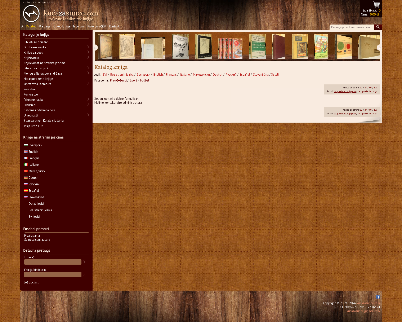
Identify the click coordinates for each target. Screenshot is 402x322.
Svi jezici (34, 217)
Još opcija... (31, 282)
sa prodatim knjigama (345, 91)
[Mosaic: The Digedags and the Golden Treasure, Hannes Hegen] (321, 46)
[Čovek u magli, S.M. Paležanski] (127, 46)
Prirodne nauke (34, 100)
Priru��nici (118, 80)
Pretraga (44, 26)
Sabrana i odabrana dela (39, 110)
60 (370, 87)
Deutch (218, 74)
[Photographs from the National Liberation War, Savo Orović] (370, 46)
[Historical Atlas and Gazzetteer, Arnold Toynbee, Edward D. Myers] (257, 46)
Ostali (275, 74)
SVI (105, 74)
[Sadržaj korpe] (376, 4)
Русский (231, 74)
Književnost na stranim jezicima (44, 63)
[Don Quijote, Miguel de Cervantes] (105, 46)
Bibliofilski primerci (36, 42)
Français (171, 74)
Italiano (185, 74)
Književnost (31, 58)
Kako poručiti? (97, 26)
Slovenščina (261, 74)
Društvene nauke (35, 47)
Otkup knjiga (61, 26)
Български (143, 74)
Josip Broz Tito (33, 126)
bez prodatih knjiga (368, 91)
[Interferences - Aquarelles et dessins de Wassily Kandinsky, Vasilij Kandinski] (343, 46)
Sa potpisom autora (37, 240)
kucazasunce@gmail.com (363, 311)
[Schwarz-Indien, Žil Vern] (300, 46)
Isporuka (79, 26)
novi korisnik (29, 2)
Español (245, 74)
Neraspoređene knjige (38, 79)
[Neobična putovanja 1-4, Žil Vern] (230, 46)
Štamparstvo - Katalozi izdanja (44, 121)
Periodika (30, 89)
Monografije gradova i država (43, 73)
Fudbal (144, 80)
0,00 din (375, 14)
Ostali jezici (36, 204)
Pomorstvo (31, 94)
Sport (133, 80)
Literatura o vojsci (36, 68)
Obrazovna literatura (37, 84)
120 (376, 87)
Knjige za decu (33, 52)
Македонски (201, 74)
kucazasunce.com (368, 303)
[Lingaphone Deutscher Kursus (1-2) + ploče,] (153, 46)
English (158, 74)
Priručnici (30, 105)
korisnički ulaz (46, 2)
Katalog (31, 26)
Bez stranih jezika (122, 74)
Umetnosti (31, 115)
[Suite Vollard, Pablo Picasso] (203, 46)
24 (366, 87)
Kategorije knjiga (36, 34)
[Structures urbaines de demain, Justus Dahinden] (180, 46)
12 (361, 87)
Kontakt (114, 26)
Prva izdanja (32, 236)
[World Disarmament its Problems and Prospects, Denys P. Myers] (278, 46)
